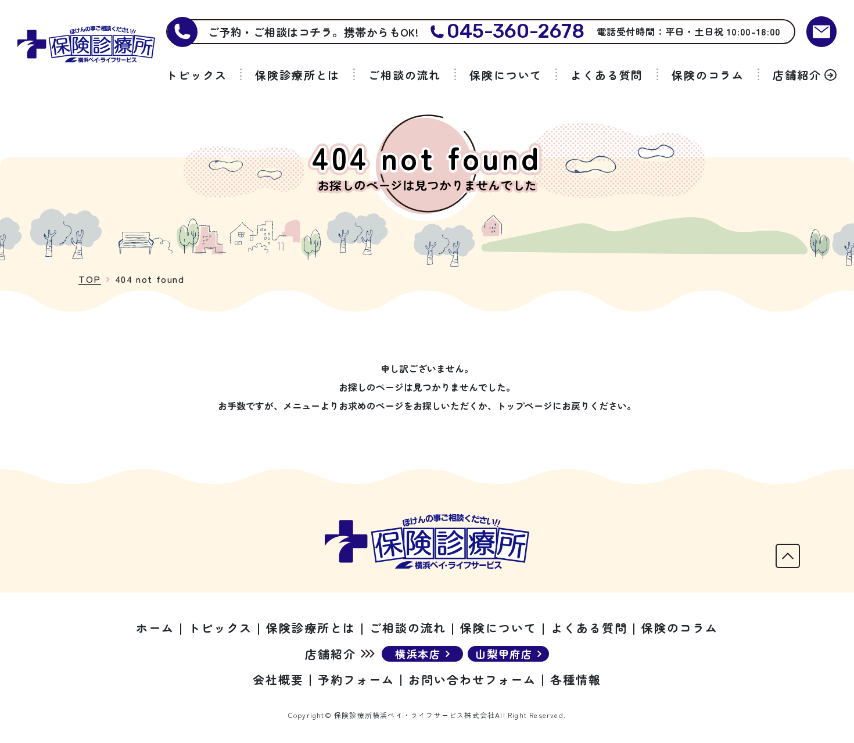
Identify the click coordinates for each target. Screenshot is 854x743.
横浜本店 (418, 653)
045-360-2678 (515, 31)
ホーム (155, 627)
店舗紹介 (797, 75)
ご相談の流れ (404, 75)
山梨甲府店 (504, 653)
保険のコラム (708, 75)
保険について (505, 75)
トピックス (196, 75)
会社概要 (278, 679)
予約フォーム (356, 679)
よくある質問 (606, 75)
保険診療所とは (297, 75)
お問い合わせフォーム (472, 679)
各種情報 (575, 679)
